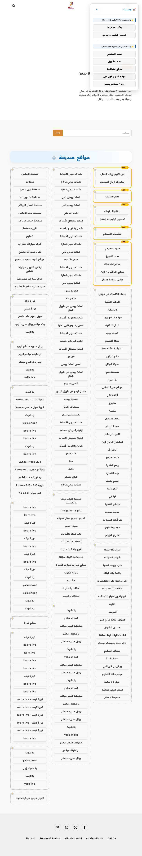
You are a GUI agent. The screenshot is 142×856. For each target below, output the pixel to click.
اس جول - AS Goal (30, 492)
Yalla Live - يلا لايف (30, 461)
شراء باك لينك (112, 549)
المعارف (112, 449)
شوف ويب (112, 333)
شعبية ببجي (71, 399)
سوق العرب (71, 526)
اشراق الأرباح (112, 535)
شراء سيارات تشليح (30, 251)
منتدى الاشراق (112, 627)
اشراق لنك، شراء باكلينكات (112, 580)
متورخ (112, 403)
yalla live (29, 377)
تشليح (29, 236)
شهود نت (112, 488)
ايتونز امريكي (71, 212)
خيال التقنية (112, 325)
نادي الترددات (112, 434)
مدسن (112, 410)
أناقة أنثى (112, 395)
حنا (71, 461)
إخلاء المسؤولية (94, 839)
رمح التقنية (112, 465)
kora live (29, 515)
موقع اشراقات (112, 264)
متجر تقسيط (71, 259)
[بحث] (14, 6)
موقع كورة (30, 622)
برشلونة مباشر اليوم (29, 354)
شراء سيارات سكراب (29, 244)
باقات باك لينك (112, 573)
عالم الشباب (112, 196)
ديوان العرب (71, 572)
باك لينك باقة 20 (71, 533)
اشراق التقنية (112, 301)
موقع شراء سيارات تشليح (29, 259)
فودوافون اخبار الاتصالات (112, 596)
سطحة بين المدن (30, 189)
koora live (29, 430)
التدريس (112, 611)
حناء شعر (71, 453)
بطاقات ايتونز (71, 406)
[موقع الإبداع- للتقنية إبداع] (71, 5)
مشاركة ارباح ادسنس (112, 181)
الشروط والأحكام (73, 839)
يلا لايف (30, 332)
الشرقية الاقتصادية (112, 348)
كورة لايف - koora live (29, 699)
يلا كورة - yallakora (30, 477)
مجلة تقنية (112, 658)
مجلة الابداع (112, 426)
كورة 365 (30, 300)
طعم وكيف (112, 480)
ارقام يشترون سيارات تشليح (29, 269)
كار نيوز (112, 379)
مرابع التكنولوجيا (112, 317)
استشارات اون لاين (112, 441)
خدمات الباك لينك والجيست (71, 500)
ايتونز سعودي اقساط (71, 220)
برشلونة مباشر (71, 633)
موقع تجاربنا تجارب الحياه (71, 564)
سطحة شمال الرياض (29, 205)
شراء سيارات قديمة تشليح (30, 286)
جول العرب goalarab (29, 316)
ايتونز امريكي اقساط (71, 341)
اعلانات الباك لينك (112, 588)
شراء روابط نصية (112, 565)
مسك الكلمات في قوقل (112, 294)
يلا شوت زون (30, 768)
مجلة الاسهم (112, 340)
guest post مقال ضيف (71, 518)
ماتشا (71, 469)
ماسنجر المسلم (112, 233)
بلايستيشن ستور (71, 414)
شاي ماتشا (71, 476)
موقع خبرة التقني (112, 387)
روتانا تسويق (112, 418)
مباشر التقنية (112, 504)
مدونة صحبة (112, 511)
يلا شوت (71, 610)
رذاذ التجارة (112, 473)
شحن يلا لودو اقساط (71, 228)
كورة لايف (29, 522)
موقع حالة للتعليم (112, 674)
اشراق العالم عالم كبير (112, 619)
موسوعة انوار (112, 527)
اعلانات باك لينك (71, 588)
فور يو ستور (71, 290)
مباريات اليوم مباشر (71, 625)
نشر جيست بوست (71, 510)
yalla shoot (71, 618)
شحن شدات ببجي (71, 364)
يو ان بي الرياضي (112, 666)
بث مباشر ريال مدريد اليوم (30, 324)
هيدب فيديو (112, 457)
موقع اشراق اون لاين (112, 271)
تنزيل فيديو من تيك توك (30, 798)
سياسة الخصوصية (50, 839)
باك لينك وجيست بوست (112, 643)
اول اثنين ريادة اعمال (112, 174)
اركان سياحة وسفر (112, 279)
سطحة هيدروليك (30, 197)
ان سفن (112, 309)
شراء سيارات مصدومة (29, 278)
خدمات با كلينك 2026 (71, 557)
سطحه (30, 181)
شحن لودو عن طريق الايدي (71, 391)
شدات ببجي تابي (71, 197)
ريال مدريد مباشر (71, 641)
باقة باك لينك (112, 211)
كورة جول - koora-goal (30, 407)
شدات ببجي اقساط (71, 173)
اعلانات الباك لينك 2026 (112, 635)
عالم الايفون (112, 356)
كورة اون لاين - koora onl (30, 469)
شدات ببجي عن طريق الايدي (71, 308)
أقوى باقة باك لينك (71, 549)
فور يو (71, 356)
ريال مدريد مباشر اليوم (30, 346)
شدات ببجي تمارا (71, 181)
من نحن (112, 839)
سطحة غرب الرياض (29, 212)
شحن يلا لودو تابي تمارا (71, 325)
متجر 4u (71, 298)
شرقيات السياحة (112, 519)
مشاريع (71, 580)
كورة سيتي (30, 308)
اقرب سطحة (30, 228)
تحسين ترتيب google (112, 219)
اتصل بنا (30, 839)
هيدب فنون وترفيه (112, 689)
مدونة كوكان (112, 364)
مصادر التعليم (112, 650)
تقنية (112, 604)
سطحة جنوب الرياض (30, 220)
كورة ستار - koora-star (30, 399)
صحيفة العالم (112, 697)
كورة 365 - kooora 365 (29, 485)
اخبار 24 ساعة (112, 681)
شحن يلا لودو (71, 383)
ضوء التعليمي (112, 248)
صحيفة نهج (112, 371)
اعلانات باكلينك (71, 596)
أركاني (112, 496)
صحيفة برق (112, 256)
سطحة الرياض (29, 173)
